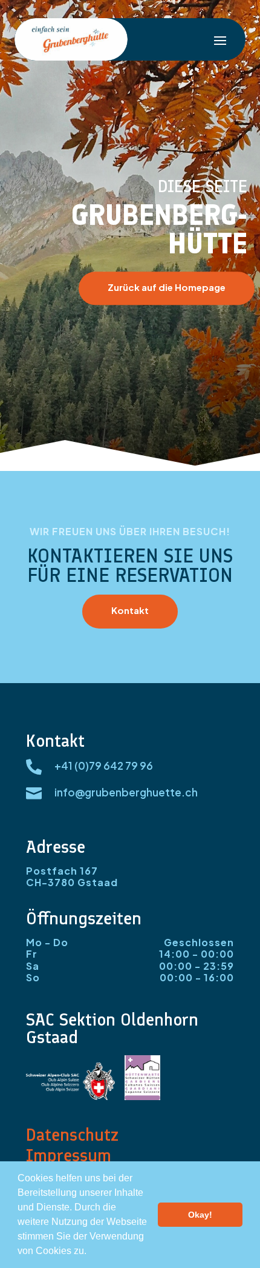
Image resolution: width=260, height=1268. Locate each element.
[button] (91, 1252)
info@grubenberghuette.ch (126, 792)
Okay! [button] (200, 1215)
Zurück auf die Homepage (167, 287)
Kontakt (130, 610)
